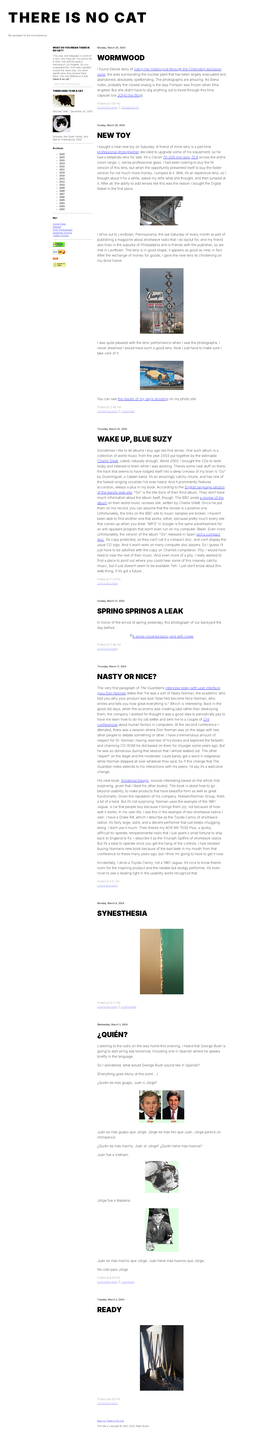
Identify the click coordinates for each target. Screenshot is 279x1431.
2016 (62, 175)
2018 (62, 172)
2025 (62, 157)
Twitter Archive (61, 235)
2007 (62, 194)
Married (57, 226)
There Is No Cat (78, 17)
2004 (62, 203)
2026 (62, 154)
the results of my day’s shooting (143, 399)
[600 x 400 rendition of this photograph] (161, 636)
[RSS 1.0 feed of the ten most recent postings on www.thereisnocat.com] (55, 258)
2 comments (128, 1007)
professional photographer (118, 152)
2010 (62, 185)
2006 (62, 197)
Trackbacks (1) (130, 107)
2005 (62, 200)
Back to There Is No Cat (110, 1420)
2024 (62, 160)
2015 (62, 178)
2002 (62, 209)
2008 (62, 191)
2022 (62, 166)
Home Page (59, 223)
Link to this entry (107, 107)
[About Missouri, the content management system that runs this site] (59, 245)
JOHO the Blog (129, 95)
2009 (62, 188)
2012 (62, 182)
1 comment (127, 411)
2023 (62, 163)
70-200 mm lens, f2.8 (180, 157)
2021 (62, 169)
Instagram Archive (62, 232)
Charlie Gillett (107, 461)
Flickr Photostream (62, 229)
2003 (62, 206)
